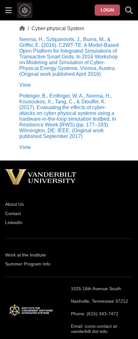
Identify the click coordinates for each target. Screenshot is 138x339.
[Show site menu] (8, 10)
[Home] (22, 28)
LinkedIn (13, 222)
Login (107, 10)
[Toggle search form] (129, 10)
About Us (14, 204)
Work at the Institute (25, 254)
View (25, 85)
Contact (13, 213)
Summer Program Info (27, 263)
